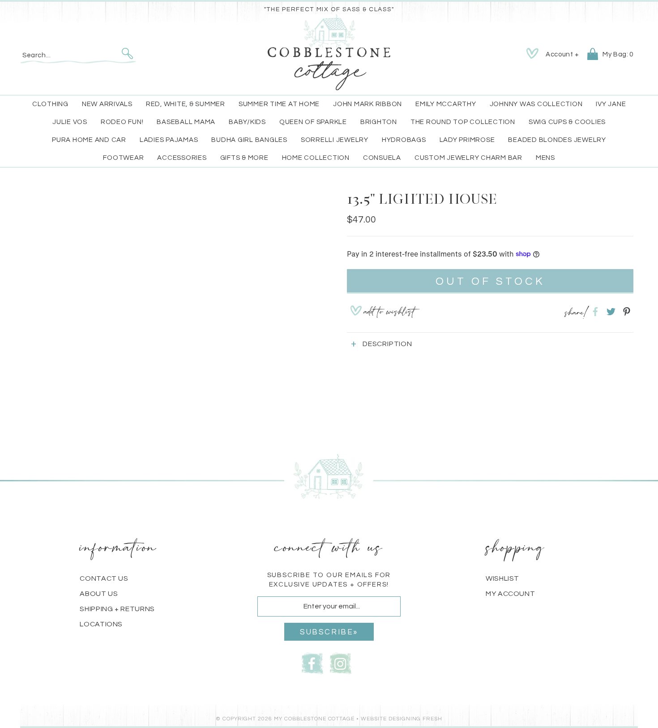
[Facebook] (312, 662)
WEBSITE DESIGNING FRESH (401, 719)
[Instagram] (340, 662)
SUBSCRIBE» (329, 632)
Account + (562, 54)
